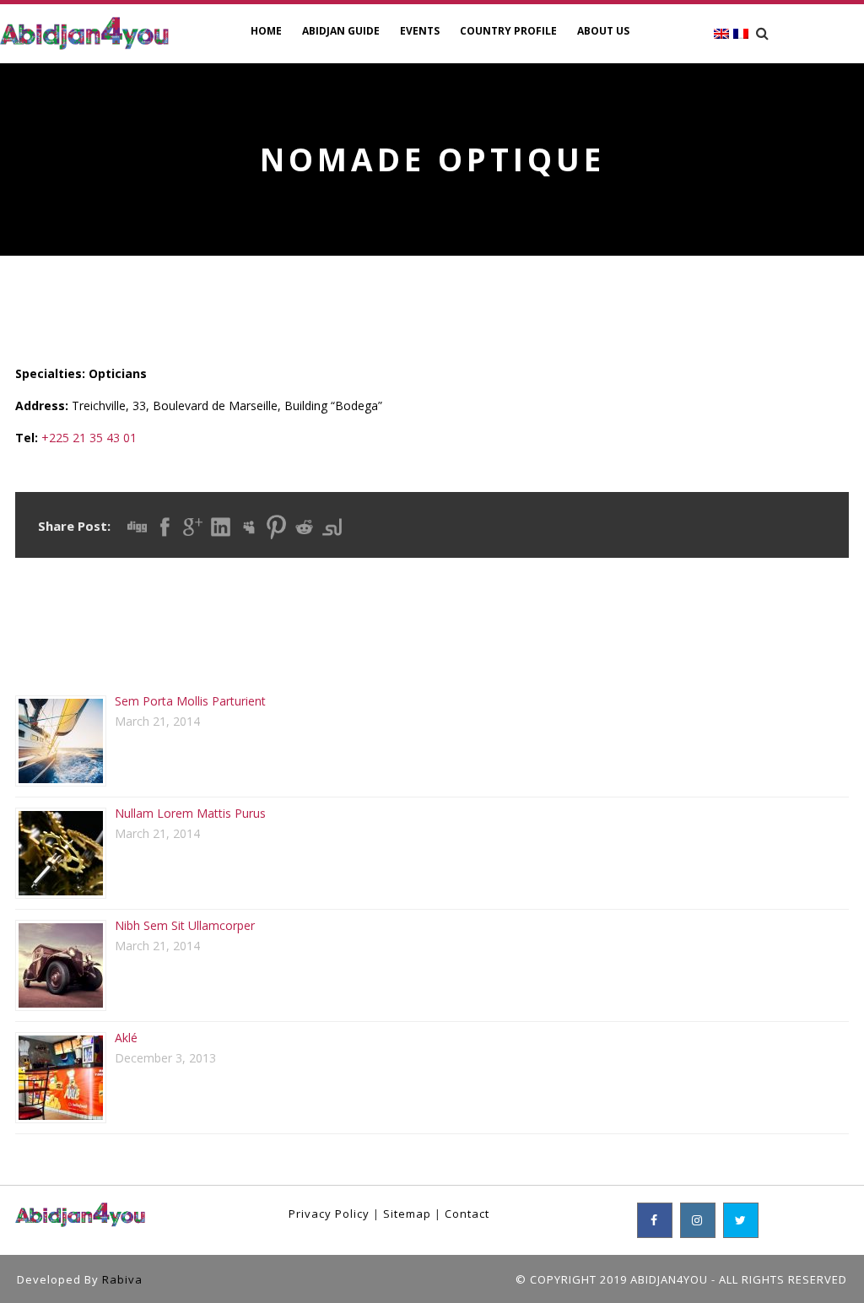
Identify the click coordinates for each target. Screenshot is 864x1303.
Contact (467, 1213)
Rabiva (122, 1279)
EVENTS (420, 31)
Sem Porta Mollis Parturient (190, 701)
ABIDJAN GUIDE (341, 31)
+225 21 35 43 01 (89, 438)
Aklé (126, 1038)
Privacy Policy (329, 1213)
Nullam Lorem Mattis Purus (190, 813)
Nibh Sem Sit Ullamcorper (185, 925)
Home (266, 31)
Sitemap (407, 1213)
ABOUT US (603, 31)
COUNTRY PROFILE (508, 31)
